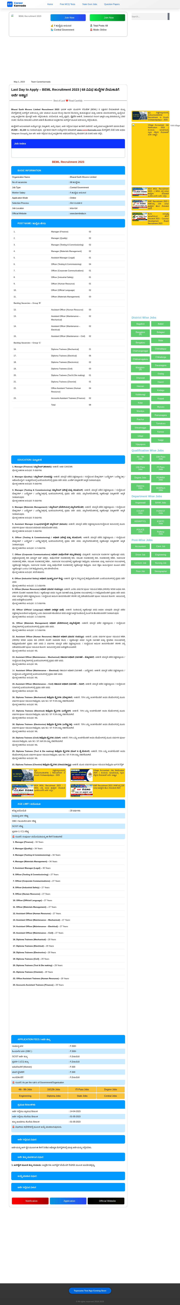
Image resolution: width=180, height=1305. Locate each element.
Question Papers (112, 4)
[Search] (168, 16)
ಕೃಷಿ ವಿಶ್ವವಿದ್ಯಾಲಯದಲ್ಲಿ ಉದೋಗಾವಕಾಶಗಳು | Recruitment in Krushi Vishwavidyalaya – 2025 (49, 772)
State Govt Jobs (89, 4)
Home (50, 4)
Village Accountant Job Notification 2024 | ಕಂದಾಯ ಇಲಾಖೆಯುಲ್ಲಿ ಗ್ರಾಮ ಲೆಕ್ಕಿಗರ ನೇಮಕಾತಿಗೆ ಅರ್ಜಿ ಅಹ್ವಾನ (108, 772)
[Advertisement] (68, 58)
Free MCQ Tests (67, 4)
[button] (121, 144)
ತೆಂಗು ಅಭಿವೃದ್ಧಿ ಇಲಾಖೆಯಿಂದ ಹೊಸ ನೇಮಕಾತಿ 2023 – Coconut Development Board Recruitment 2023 (158, 218)
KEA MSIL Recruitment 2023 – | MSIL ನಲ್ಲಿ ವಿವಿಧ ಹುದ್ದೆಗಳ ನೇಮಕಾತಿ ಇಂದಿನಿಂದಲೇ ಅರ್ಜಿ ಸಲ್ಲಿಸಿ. (49, 787)
